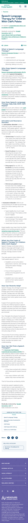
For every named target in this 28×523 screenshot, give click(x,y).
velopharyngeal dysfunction (10, 231)
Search (20, 6)
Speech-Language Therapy (11, 417)
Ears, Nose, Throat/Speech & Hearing (12, 447)
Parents (5, 12)
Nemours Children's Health (8, 2)
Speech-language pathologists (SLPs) (14, 72)
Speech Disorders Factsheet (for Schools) (12, 421)
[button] (4, 45)
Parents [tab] (14, 414)
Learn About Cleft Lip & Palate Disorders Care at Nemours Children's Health (14, 36)
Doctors (16, 2)
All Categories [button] (7, 478)
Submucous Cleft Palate (10, 429)
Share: (4, 437)
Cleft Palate (7, 424)
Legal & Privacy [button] (7, 473)
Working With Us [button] (7, 468)
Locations (22, 2)
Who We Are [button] (6, 463)
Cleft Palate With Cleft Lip (10, 426)
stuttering (5, 94)
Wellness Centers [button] (8, 483)
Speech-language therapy (10, 53)
